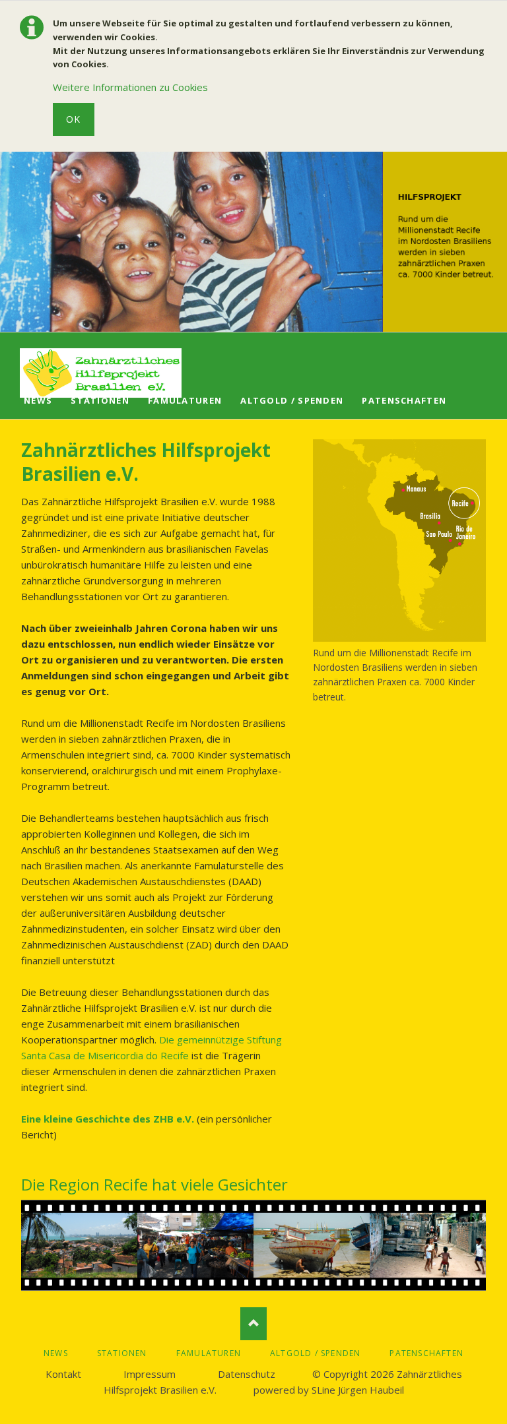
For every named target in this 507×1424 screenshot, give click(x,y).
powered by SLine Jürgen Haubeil (329, 1389)
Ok (73, 119)
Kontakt (63, 1373)
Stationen (100, 400)
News (38, 400)
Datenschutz (246, 1373)
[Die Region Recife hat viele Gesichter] (253, 1245)
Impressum (149, 1373)
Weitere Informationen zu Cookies (130, 87)
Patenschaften (404, 400)
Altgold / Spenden (291, 400)
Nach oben (253, 1323)
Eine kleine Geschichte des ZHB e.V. (107, 1118)
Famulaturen (185, 400)
